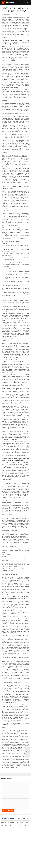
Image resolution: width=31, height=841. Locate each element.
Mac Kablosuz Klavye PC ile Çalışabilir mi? (8, 825)
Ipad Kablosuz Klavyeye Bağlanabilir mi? (23, 825)
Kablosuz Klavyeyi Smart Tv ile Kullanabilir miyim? (8, 829)
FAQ (28, 818)
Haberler (24, 818)
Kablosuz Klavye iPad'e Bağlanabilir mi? (23, 822)
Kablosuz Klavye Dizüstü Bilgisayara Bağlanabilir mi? (8, 822)
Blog (19, 818)
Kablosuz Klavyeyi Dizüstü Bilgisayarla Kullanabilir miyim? (23, 829)
